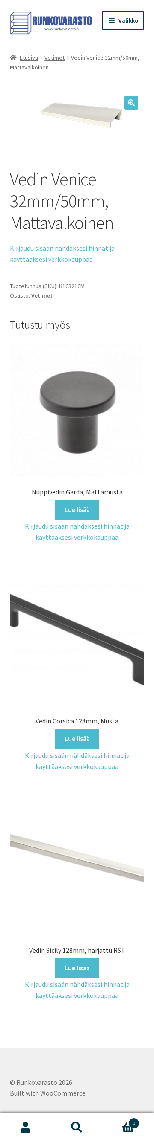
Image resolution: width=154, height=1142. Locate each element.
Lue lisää (77, 509)
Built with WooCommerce (48, 1093)
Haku (77, 1127)
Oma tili (25, 1127)
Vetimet (54, 57)
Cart (119, 1120)
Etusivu (29, 57)
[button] (131, 103)
